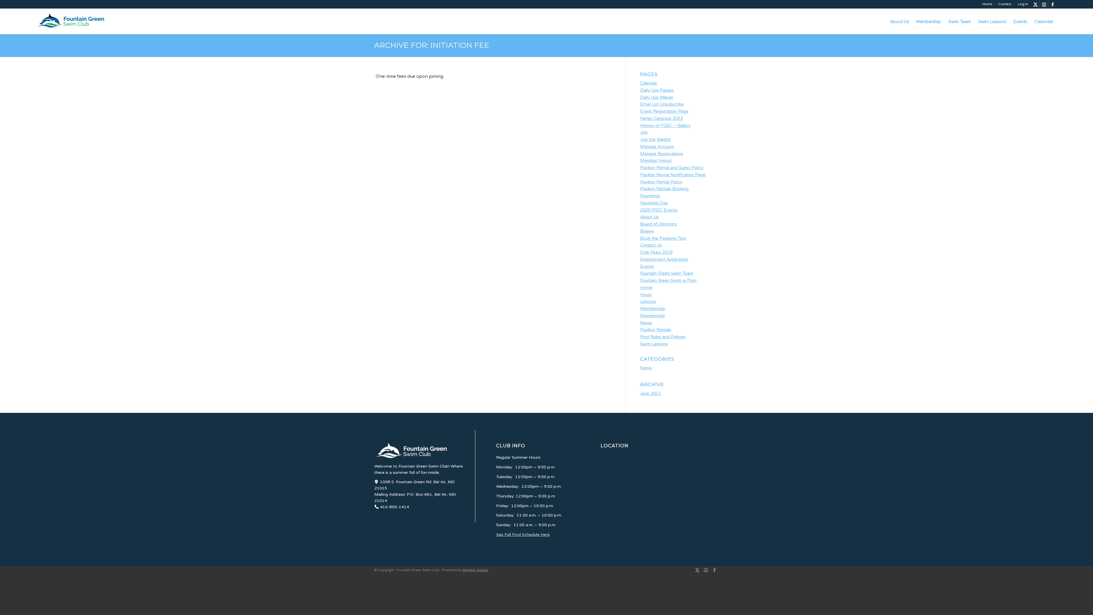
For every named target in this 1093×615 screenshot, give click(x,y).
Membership (652, 308)
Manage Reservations (661, 153)
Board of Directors (658, 224)
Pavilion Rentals (655, 329)
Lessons (648, 301)
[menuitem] (987, 4)
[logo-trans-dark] (79, 21)
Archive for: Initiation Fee (431, 45)
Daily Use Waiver (656, 97)
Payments (650, 195)
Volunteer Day (654, 203)
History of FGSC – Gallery (665, 125)
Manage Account (657, 146)
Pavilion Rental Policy (661, 181)
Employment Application (664, 259)
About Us (649, 217)
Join (644, 132)
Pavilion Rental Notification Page (673, 174)
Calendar (648, 83)
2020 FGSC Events (658, 210)
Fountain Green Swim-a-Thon (668, 280)
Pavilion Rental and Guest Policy (671, 167)
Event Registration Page (664, 111)
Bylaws (647, 231)
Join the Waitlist (655, 139)
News (646, 322)
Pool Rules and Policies (663, 336)
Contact (1004, 4)
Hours (646, 294)
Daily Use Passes (657, 90)
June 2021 (650, 393)
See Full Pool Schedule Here (523, 534)
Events (647, 266)
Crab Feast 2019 (656, 252)
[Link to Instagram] (1044, 4)
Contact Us (651, 245)
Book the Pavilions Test (663, 238)
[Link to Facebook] (1052, 4)
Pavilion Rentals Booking (664, 188)
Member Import (656, 160)
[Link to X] (1035, 4)
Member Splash (475, 570)
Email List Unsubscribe (662, 104)
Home (987, 4)
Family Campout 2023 (661, 118)
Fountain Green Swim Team (666, 273)
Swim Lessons (654, 344)
